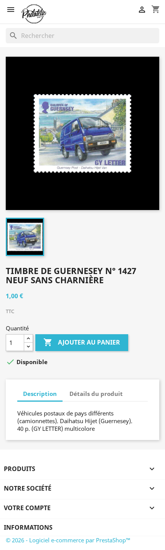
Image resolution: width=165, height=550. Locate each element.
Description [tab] (40, 393)
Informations (28, 527)
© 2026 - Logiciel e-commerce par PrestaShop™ (68, 540)
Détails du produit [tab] (96, 393)
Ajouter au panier (81, 342)
